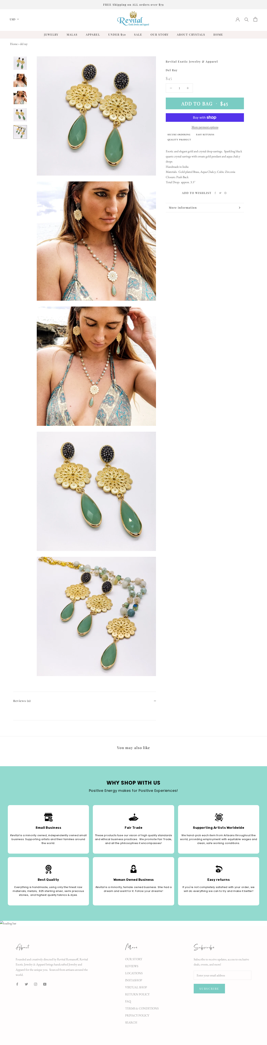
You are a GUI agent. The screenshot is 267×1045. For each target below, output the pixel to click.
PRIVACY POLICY (137, 1015)
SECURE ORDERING (179, 134)
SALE (138, 34)
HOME (218, 34)
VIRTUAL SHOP (136, 987)
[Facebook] (215, 193)
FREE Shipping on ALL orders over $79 (133, 4)
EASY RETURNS (205, 134)
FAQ (128, 1001)
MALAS (72, 34)
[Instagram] (35, 984)
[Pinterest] (225, 193)
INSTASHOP (133, 980)
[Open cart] (255, 19)
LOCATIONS (133, 973)
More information (183, 207)
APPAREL (93, 34)
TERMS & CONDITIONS (142, 1008)
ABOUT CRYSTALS (191, 34)
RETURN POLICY (137, 994)
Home (14, 44)
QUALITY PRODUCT (179, 139)
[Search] (247, 19)
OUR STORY (160, 34)
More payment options (205, 127)
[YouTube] (44, 984)
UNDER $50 (117, 34)
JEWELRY (51, 34)
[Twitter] (220, 193)
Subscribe (209, 988)
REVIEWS (131, 966)
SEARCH (131, 1022)
